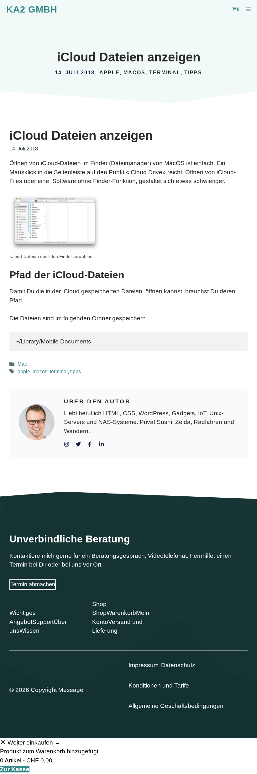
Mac (22, 364)
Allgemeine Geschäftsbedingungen (175, 706)
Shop (99, 612)
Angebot (20, 622)
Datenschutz (178, 665)
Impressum (143, 665)
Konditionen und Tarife (158, 685)
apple (109, 72)
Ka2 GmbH (31, 9)
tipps (193, 72)
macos (134, 72)
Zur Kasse (14, 769)
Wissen (29, 630)
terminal (165, 72)
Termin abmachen (32, 584)
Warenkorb (121, 612)
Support (43, 622)
